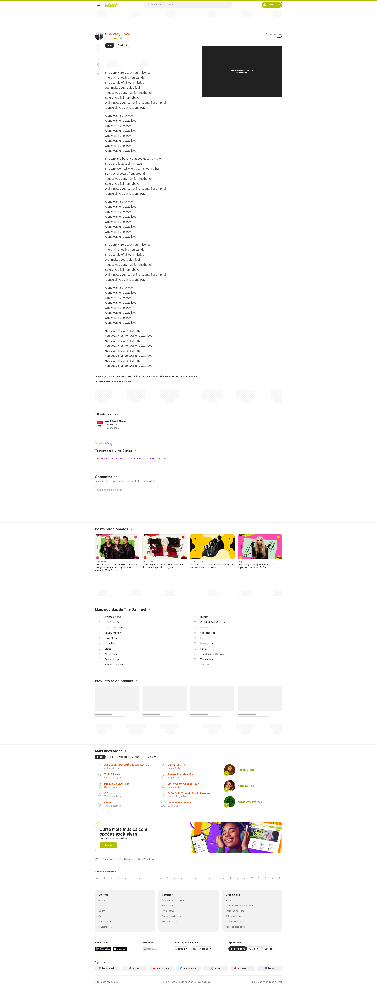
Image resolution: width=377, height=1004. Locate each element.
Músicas (102, 900)
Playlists (102, 916)
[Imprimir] (98, 64)
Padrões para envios (236, 927)
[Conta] (279, 5)
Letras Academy (188, 444)
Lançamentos (105, 927)
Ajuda (228, 900)
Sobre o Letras (233, 916)
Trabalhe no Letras (235, 921)
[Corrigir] (98, 69)
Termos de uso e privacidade (241, 905)
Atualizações (104, 921)
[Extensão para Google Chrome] (150, 948)
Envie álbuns (168, 905)
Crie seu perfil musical (173, 900)
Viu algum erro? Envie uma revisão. (113, 382)
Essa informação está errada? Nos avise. (175, 376)
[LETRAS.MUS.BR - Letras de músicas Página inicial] (111, 5)
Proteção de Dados (236, 911)
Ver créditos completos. (139, 376)
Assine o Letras (169, 921)
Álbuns (101, 911)
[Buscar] (229, 5)
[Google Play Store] (103, 948)
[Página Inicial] (96, 859)
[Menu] (99, 5)
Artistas (102, 905)
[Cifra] (98, 60)
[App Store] (120, 948)
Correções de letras (172, 916)
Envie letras (168, 911)
